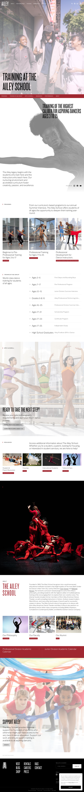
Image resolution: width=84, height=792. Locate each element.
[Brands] (80, 3)
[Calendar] (74, 4)
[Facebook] (77, 186)
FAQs (37, 764)
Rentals (27, 764)
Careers (27, 768)
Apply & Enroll (29, 96)
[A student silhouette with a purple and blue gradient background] (15, 624)
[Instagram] (74, 186)
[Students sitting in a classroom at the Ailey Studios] (12, 459)
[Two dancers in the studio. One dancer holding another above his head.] (42, 234)
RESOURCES (39, 96)
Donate (6, 744)
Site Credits (54, 790)
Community (36, 3)
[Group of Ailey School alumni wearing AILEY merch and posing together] (68, 624)
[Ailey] (6, 4)
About (12, 3)
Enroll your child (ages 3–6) (13, 424)
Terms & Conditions (47, 790)
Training (29, 3)
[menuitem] (12, 3)
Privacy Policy (39, 790)
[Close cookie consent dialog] (81, 774)
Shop (18, 771)
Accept (71, 787)
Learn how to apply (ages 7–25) (13, 428)
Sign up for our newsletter (61, 762)
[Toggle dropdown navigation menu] (51, 3)
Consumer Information (32, 790)
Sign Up (77, 766)
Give (49, 3)
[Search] (71, 4)
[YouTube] (80, 186)
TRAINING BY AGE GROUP (16, 96)
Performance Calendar (11, 567)
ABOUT (57, 96)
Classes (44, 3)
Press (26, 771)
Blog (18, 768)
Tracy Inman (64, 589)
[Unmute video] (76, 90)
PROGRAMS (4, 96)
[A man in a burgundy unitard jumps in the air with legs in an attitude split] (52, 459)
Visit (18, 764)
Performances (20, 3)
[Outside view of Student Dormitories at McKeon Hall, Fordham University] (32, 459)
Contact (38, 768)
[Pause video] (79, 90)
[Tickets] (77, 4)
